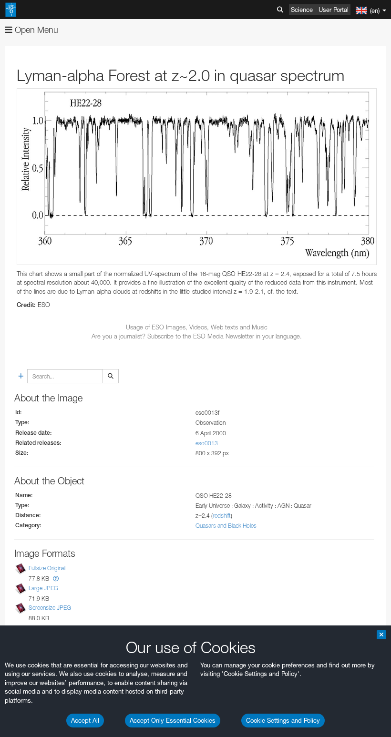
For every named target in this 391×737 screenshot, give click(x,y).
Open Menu (35, 30)
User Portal (334, 9)
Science (302, 9)
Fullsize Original (47, 568)
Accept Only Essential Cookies (173, 720)
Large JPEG (43, 588)
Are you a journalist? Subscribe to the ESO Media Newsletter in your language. (197, 336)
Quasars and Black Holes (226, 525)
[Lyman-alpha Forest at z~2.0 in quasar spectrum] (196, 177)
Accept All (85, 720)
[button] (56, 578)
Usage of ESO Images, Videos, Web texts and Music (197, 327)
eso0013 (207, 443)
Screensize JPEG (50, 607)
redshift (222, 515)
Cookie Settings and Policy (283, 720)
